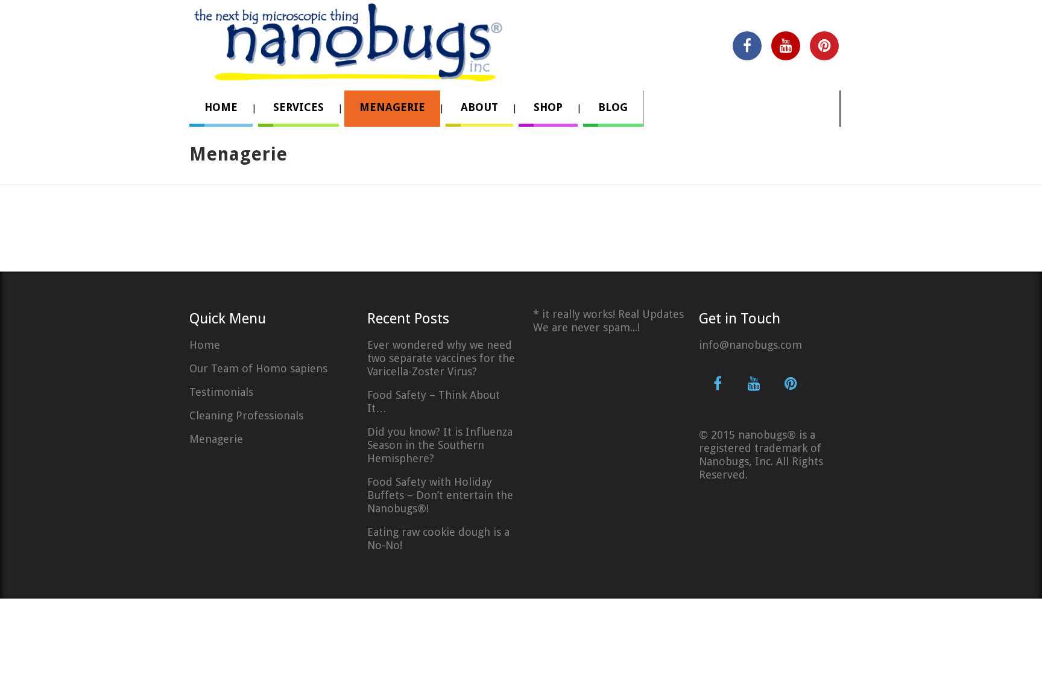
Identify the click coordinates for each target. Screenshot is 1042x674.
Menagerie (216, 439)
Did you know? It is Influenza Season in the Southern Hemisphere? (440, 445)
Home (204, 345)
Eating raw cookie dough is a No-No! (438, 539)
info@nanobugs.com (750, 345)
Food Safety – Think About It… (433, 402)
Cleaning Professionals (246, 415)
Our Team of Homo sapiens (258, 368)
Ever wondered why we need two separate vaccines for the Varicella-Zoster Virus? (441, 358)
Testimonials (221, 392)
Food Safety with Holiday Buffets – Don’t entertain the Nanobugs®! (440, 495)
